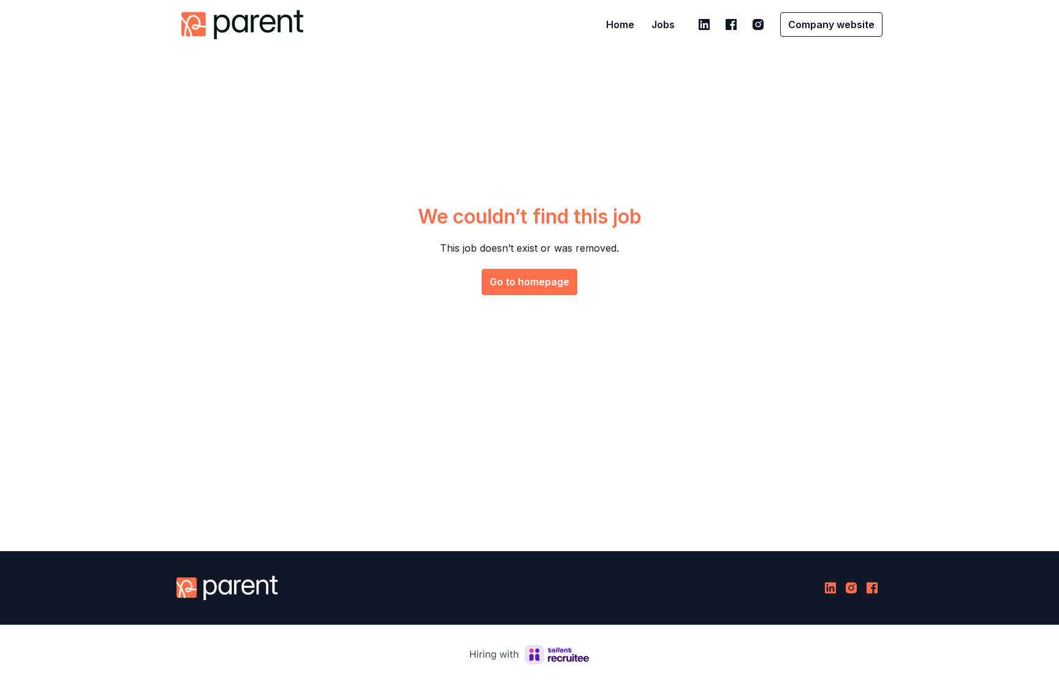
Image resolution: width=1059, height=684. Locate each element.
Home (620, 24)
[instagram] (758, 24)
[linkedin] (704, 24)
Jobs (663, 24)
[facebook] (731, 24)
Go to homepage (529, 282)
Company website (831, 24)
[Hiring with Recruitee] (529, 654)
